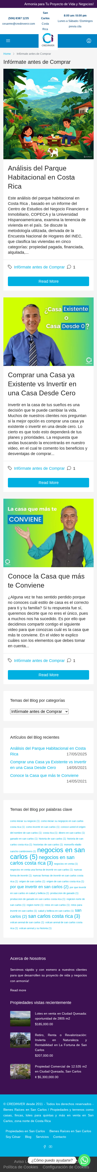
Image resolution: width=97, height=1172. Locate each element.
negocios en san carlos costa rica (42, 860)
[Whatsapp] (84, 1160)
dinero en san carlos (72, 832)
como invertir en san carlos (43, 827)
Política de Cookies (20, 1167)
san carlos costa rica (54, 916)
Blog (28, 1137)
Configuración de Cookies (66, 1167)
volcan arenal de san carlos (27, 922)
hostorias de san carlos (48, 844)
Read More (49, 281)
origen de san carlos (32, 881)
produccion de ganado (64, 893)
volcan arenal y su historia (35, 928)
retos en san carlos (57, 905)
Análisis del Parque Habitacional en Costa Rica (41, 177)
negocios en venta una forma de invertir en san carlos (41, 869)
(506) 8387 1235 (18, 18)
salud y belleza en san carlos (56, 910)
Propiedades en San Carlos (25, 1131)
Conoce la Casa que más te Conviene (44, 775)
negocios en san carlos (47, 853)
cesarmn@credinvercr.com (18, 23)
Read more (18, 990)
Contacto (59, 1137)
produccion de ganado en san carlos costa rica (37, 899)
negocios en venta (66, 863)
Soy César (13, 1137)
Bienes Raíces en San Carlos (70, 1131)
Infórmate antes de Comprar (39, 267)
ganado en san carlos (24, 838)
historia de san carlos (52, 838)
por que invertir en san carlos (39, 887)
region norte (35, 905)
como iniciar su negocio (25, 821)
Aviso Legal (24, 1161)
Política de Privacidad (59, 1161)
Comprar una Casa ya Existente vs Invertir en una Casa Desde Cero (42, 384)
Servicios (42, 1137)
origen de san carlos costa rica (65, 881)
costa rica (50, 832)
